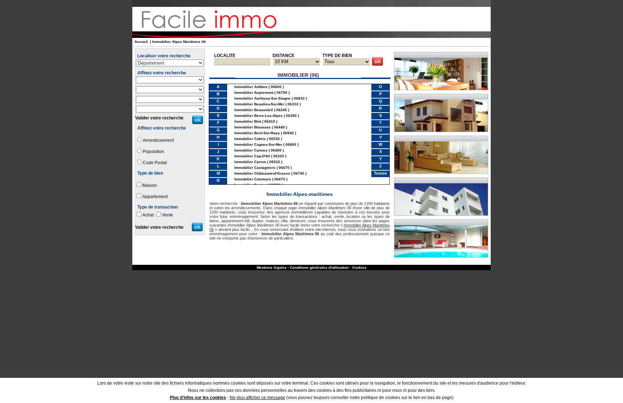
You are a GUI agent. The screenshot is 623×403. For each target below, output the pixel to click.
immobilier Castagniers (254, 168)
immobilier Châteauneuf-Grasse (262, 173)
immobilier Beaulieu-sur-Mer (259, 104)
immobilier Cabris (250, 139)
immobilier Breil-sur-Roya (257, 133)
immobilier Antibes (251, 87)
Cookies (359, 268)
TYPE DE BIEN (337, 55)
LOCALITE (224, 55)
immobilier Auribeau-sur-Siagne (262, 98)
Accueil (141, 42)
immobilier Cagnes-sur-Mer (258, 144)
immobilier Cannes (251, 150)
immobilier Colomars (252, 179)
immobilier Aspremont (253, 93)
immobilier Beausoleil (253, 110)
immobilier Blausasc (252, 127)
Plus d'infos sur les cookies (198, 397)
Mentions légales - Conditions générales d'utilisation (303, 268)
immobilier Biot (247, 121)
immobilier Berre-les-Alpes (258, 116)
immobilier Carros (250, 162)
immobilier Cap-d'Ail (252, 156)
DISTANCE (284, 55)
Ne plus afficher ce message (257, 397)
